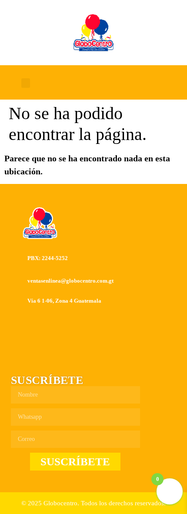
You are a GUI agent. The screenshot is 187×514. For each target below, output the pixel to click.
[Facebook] (72, 358)
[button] (25, 83)
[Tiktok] (131, 83)
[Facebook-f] (90, 83)
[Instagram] (110, 83)
